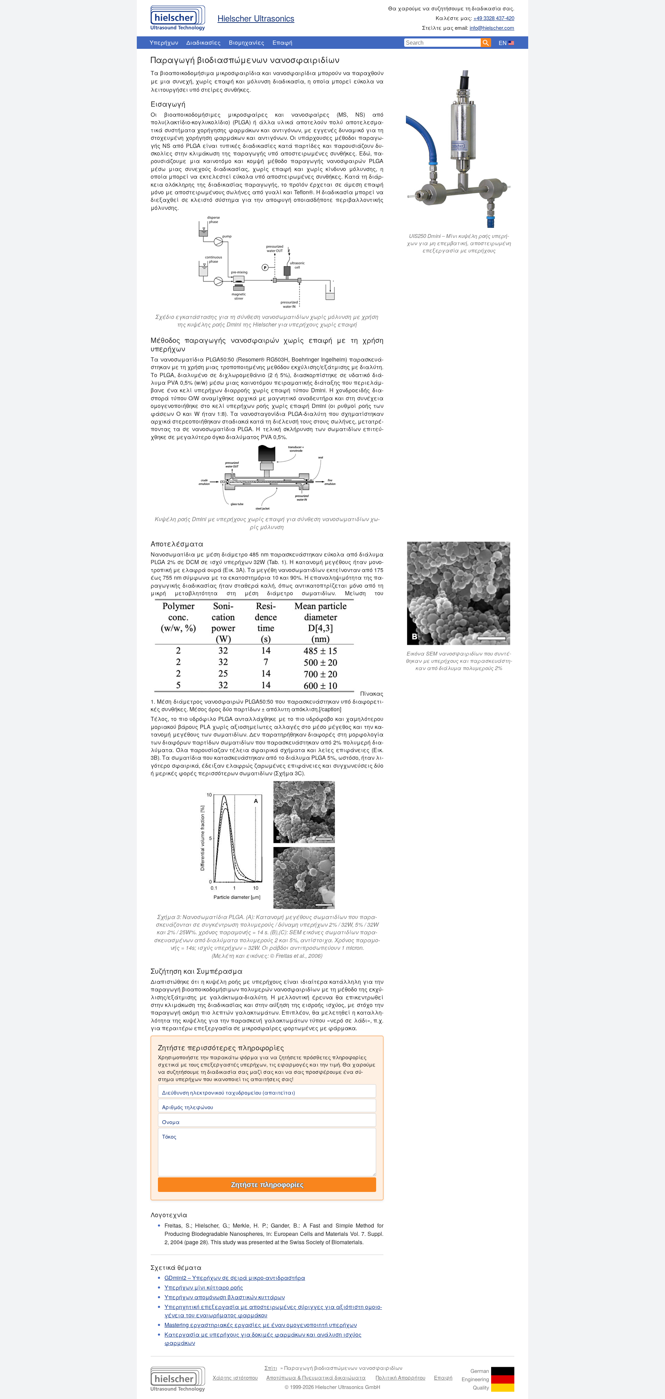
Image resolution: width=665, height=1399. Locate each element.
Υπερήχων (164, 42)
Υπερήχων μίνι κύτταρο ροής (204, 1287)
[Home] (178, 16)
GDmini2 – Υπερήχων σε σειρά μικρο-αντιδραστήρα (235, 1278)
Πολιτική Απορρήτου (400, 1377)
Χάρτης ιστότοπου (235, 1377)
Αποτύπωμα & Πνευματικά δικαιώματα (316, 1377)
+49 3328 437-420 (493, 17)
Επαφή (282, 42)
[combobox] (442, 42)
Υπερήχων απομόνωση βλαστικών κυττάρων (225, 1297)
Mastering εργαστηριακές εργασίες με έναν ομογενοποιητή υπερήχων (261, 1325)
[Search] (486, 42)
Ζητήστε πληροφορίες (267, 1184)
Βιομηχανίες (246, 42)
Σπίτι (271, 1367)
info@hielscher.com (492, 27)
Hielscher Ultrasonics (256, 18)
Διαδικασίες (203, 42)
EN (503, 43)
